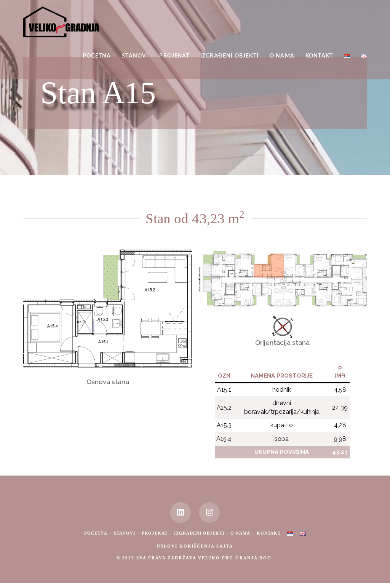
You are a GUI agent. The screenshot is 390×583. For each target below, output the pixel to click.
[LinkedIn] (180, 512)
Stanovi (124, 533)
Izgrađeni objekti (199, 533)
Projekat (155, 533)
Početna (95, 533)
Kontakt (269, 533)
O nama (240, 533)
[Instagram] (209, 512)
